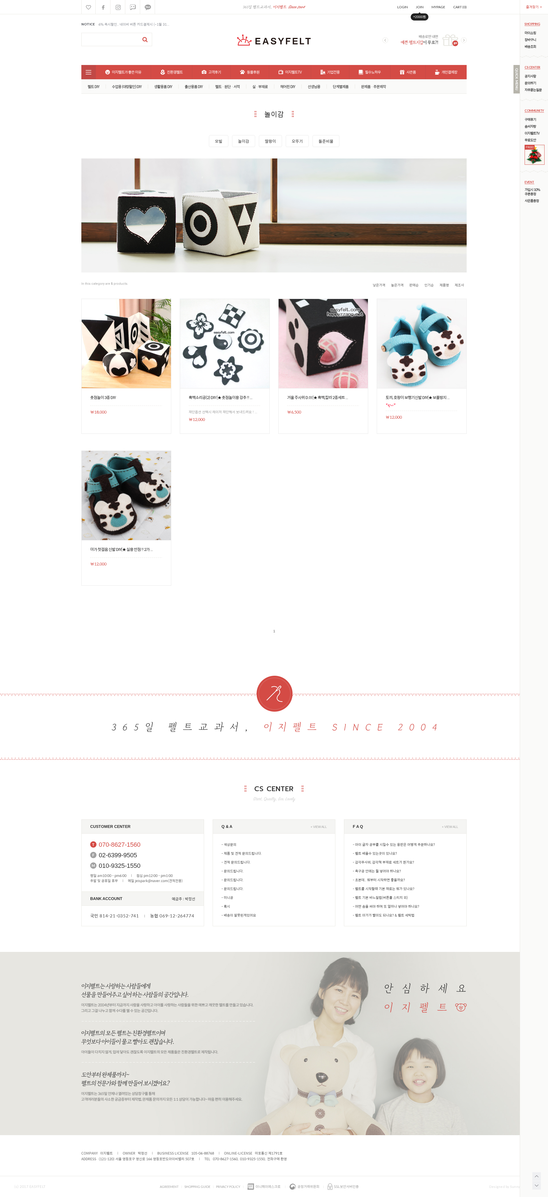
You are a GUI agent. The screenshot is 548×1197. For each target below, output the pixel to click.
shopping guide (197, 1186)
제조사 (459, 285)
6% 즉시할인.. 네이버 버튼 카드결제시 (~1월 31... (133, 24)
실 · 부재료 (260, 86)
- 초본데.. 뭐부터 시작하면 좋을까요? (379, 879)
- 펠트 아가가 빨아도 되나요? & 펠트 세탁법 (383, 915)
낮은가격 (379, 285)
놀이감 (243, 141)
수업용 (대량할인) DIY (127, 86)
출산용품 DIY (194, 86)
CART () (460, 7)
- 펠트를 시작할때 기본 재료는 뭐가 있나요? (383, 888)
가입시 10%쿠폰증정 (532, 192)
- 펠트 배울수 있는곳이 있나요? (375, 853)
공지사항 (530, 76)
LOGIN (402, 7)
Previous (385, 40)
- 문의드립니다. (232, 871)
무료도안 (530, 140)
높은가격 (397, 285)
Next (464, 40)
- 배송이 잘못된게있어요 (238, 915)
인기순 (429, 285)
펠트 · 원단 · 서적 (227, 86)
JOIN (420, 7)
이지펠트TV (532, 133)
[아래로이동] (536, 1185)
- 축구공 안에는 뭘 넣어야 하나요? (377, 871)
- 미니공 (227, 897)
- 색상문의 (228, 844)
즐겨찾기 (534, 6)
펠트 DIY (93, 86)
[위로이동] (536, 1176)
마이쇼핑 (530, 33)
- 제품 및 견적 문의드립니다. (241, 853)
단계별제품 (340, 86)
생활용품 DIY (163, 86)
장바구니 (530, 40)
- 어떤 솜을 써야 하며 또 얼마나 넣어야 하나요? (386, 906)
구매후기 (530, 119)
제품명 (444, 285)
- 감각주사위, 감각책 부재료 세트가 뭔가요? (383, 862)
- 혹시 (225, 906)
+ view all (319, 826)
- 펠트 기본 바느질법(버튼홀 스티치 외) (380, 897)
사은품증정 (532, 201)
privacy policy (228, 1186)
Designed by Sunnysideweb (511, 1186)
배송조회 (530, 46)
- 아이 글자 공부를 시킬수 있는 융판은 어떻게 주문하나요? (394, 844)
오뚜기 (297, 141)
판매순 (414, 285)
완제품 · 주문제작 (373, 86)
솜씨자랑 (530, 126)
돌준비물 (326, 141)
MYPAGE (438, 7)
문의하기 (530, 83)
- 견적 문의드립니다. (236, 862)
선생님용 (314, 86)
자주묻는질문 (533, 90)
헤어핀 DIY (287, 86)
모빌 (218, 141)
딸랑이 (270, 141)
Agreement (169, 1186)
